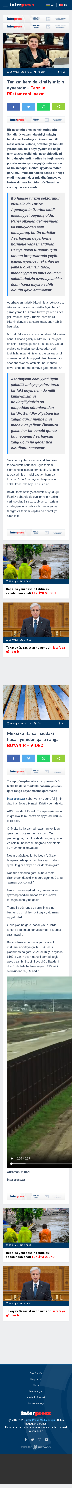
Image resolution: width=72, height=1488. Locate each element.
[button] (58, 106)
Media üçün (36, 1391)
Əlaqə (36, 1385)
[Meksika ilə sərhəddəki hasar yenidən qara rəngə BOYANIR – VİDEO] (36, 702)
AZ (52, 5)
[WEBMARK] (36, 1447)
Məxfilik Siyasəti (36, 1397)
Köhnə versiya (36, 1403)
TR (65, 5)
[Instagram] (39, 1440)
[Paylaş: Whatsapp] (43, 107)
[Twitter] (32, 1440)
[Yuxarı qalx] (61, 1477)
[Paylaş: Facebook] (13, 107)
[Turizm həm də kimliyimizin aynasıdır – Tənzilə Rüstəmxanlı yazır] (36, 50)
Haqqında (36, 1379)
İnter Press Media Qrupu (40, 1420)
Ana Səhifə (36, 1373)
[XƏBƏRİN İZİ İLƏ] (22, 5)
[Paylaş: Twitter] (28, 107)
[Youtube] (46, 1440)
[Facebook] (25, 1440)
